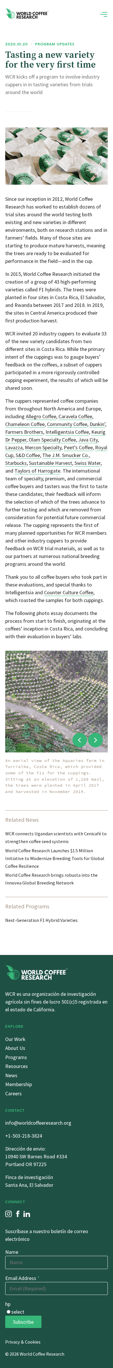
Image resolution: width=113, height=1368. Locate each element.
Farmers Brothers (24, 432)
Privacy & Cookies (23, 1342)
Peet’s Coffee (78, 447)
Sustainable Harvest (50, 463)
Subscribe (23, 1322)
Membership (18, 1084)
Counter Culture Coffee (68, 592)
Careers (13, 1093)
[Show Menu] (104, 14)
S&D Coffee (28, 455)
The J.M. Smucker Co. (65, 455)
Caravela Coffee (75, 416)
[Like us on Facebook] (17, 1214)
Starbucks (16, 463)
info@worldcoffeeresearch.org (38, 1122)
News (11, 1075)
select (17, 1311)
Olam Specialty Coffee (52, 439)
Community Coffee (67, 424)
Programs (16, 1057)
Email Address (22, 1278)
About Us (15, 1048)
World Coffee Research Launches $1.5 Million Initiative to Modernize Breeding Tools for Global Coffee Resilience (54, 858)
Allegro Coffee (41, 416)
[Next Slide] (95, 740)
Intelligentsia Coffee (67, 432)
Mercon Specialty (43, 447)
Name (11, 1252)
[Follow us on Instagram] (8, 1214)
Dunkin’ (97, 424)
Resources (16, 1066)
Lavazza (14, 447)
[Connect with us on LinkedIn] (26, 1214)
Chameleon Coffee (25, 424)
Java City (88, 439)
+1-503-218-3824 (23, 1135)
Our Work (15, 1039)
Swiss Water (87, 463)
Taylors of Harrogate (37, 470)
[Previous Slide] (79, 740)
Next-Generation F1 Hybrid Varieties (41, 920)
